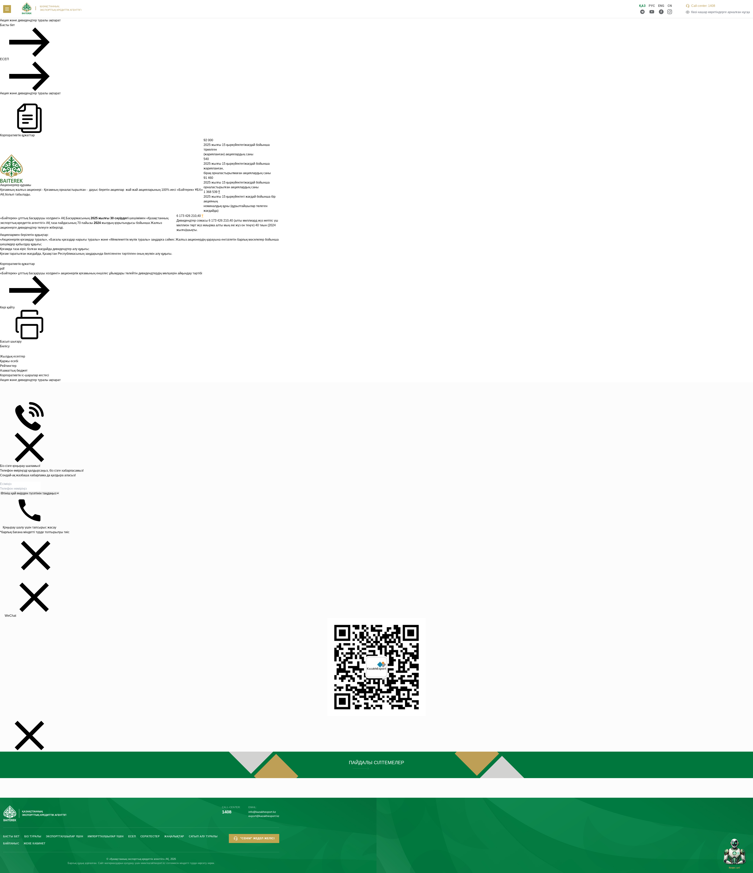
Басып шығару (11, 341)
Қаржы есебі (9, 361)
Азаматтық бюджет (13, 370)
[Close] (29, 447)
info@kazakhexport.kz (262, 811)
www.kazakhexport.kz (153, 863)
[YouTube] (651, 11)
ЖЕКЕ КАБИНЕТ (34, 843)
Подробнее (376, 765)
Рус (652, 6)
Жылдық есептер (12, 356)
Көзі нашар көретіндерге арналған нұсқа (720, 12)
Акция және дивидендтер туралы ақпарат (30, 93)
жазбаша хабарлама (31, 475)
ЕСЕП (4, 59)
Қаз (642, 6)
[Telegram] (642, 11)
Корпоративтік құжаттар (17, 135)
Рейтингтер (8, 365)
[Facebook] (661, 11)
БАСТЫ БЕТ (11, 836)
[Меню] (7, 9)
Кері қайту (7, 307)
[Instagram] (669, 11)
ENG (661, 6)
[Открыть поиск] (628, 9)
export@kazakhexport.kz (263, 816)
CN (670, 6)
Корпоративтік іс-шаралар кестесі (24, 375)
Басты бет (7, 25)
